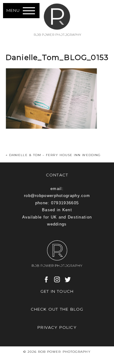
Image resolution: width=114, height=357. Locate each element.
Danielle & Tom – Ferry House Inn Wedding (55, 155)
